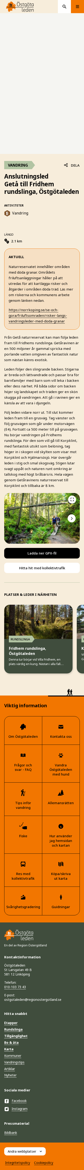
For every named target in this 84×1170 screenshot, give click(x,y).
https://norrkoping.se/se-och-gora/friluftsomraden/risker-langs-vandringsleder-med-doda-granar (38, 315)
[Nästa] (72, 518)
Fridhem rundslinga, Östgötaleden (27, 651)
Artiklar (9, 1069)
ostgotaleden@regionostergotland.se (32, 999)
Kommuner (12, 1055)
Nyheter (10, 1075)
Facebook (19, 1100)
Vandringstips (14, 1062)
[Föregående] (72, 500)
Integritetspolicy (17, 1162)
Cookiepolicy (43, 1162)
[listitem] (42, 518)
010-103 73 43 (15, 987)
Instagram (20, 1108)
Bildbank (10, 1132)
